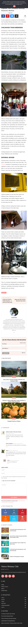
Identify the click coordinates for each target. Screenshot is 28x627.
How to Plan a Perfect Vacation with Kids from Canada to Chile (14, 380)
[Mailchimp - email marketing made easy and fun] (23, 352)
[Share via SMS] (12, 16)
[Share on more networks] (16, 16)
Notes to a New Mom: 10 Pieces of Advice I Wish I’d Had (11, 623)
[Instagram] (6, 576)
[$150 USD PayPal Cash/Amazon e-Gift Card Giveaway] (5, 530)
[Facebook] (2, 576)
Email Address (5, 348)
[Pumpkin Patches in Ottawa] (14, 411)
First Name (4, 343)
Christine (14, 317)
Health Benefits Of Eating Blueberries (8, 620)
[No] (26, 4)
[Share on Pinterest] (8, 16)
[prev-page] (13, 424)
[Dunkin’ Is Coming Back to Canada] (5, 556)
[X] (13, 576)
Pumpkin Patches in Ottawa (14, 421)
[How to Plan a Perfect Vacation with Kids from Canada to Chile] (14, 369)
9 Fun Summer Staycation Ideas (7, 616)
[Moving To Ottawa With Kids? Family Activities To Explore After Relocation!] (14, 390)
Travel (14, 377)
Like (5, 509)
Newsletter (7, 569)
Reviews (4, 292)
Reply (7, 439)
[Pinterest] (9, 576)
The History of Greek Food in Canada (8, 613)
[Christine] (14, 312)
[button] (14, 60)
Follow (14, 509)
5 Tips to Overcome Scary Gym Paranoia (8, 618)
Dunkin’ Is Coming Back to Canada (17, 556)
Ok (14, 6)
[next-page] (15, 424)
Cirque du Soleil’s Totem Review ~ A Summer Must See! (7, 301)
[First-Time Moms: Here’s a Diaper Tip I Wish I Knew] (5, 543)
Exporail (3, 164)
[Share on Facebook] (3, 16)
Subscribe (22, 515)
